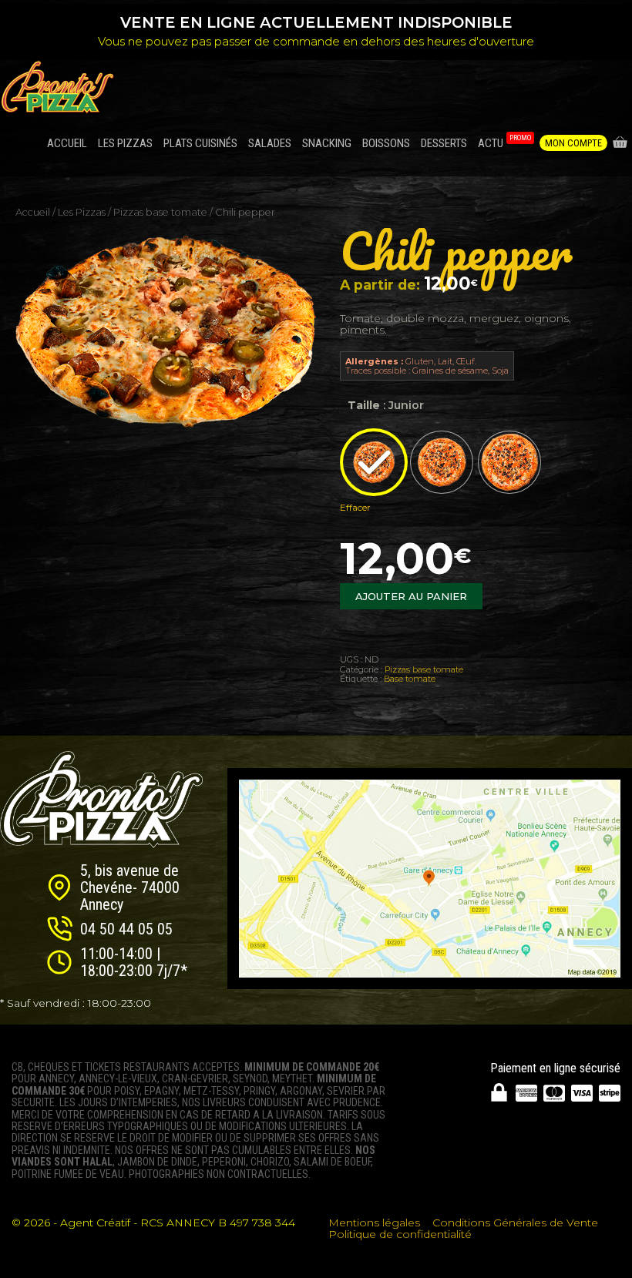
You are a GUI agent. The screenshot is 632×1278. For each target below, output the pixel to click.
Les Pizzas (82, 212)
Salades (269, 143)
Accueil (67, 143)
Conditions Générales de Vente (515, 1222)
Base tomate (409, 678)
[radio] (374, 462)
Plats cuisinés (200, 143)
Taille (364, 405)
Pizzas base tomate (160, 212)
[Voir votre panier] (619, 143)
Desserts (444, 143)
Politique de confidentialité (400, 1234)
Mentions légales (374, 1222)
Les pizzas (125, 143)
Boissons (386, 143)
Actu (504, 142)
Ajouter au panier (411, 596)
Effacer (355, 507)
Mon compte (573, 143)
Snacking (326, 143)
